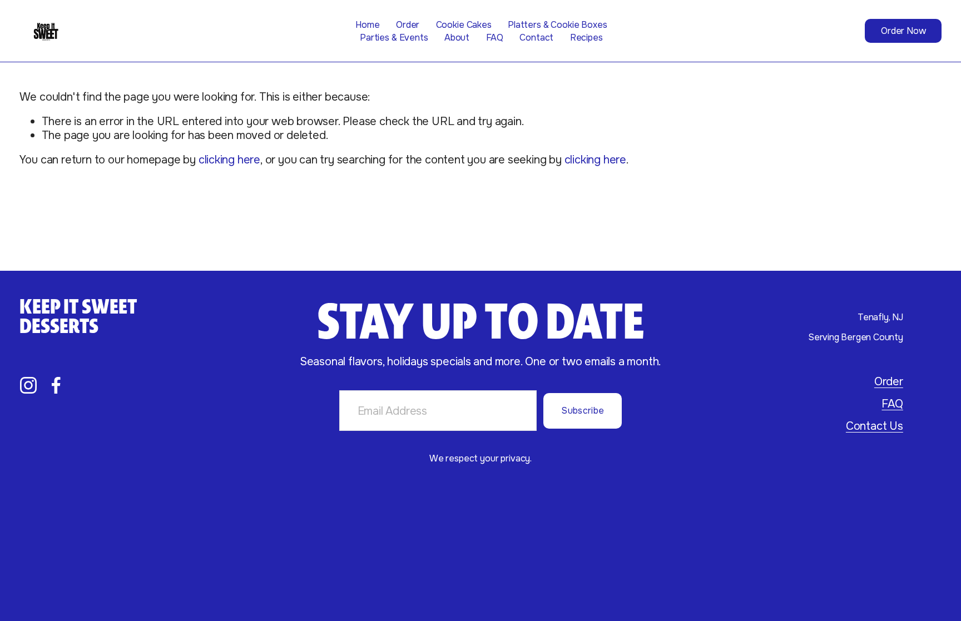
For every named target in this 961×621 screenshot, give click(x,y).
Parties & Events (394, 37)
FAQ (495, 37)
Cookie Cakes (464, 25)
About (456, 37)
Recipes (586, 37)
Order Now (903, 31)
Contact (536, 37)
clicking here (229, 159)
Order (407, 25)
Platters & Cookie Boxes (557, 25)
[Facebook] (56, 385)
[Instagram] (28, 385)
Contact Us (874, 426)
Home (367, 25)
